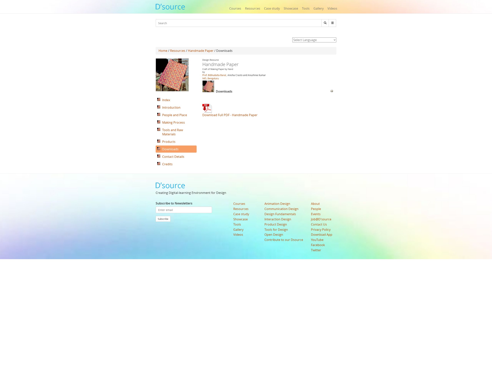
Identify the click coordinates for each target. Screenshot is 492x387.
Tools (306, 8)
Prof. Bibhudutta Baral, (214, 75)
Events (316, 214)
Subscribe (163, 218)
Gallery (318, 8)
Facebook (318, 245)
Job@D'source (321, 219)
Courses (235, 8)
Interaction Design (277, 219)
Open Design (273, 234)
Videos (332, 8)
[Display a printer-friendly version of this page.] (331, 90)
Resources (252, 8)
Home (163, 51)
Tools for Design (276, 229)
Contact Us (319, 224)
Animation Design (277, 204)
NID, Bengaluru (210, 78)
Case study (272, 8)
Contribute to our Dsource (283, 240)
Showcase (291, 8)
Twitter (316, 250)
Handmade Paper (201, 51)
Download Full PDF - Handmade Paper (230, 115)
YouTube (317, 240)
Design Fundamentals (280, 214)
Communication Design (281, 209)
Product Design (275, 224)
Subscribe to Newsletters (174, 203)
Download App (321, 234)
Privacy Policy (321, 229)
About (315, 204)
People (316, 209)
